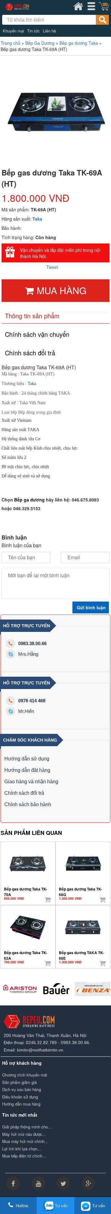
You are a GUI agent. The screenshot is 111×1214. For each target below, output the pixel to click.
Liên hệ (49, 31)
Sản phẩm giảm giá (19, 1082)
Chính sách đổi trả (24, 793)
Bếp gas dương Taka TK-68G (80, 889)
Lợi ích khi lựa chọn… (21, 1149)
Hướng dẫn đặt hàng (27, 770)
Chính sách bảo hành (27, 804)
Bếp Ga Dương (40, 43)
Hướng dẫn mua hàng (21, 1104)
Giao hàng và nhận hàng (31, 781)
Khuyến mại (13, 31)
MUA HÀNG (61, 290)
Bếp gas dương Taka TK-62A (25, 953)
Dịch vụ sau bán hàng (21, 1089)
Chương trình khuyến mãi (24, 1075)
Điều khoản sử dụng (20, 1097)
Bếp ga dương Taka (79, 43)
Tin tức (33, 31)
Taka (37, 219)
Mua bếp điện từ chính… (24, 1156)
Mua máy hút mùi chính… (25, 1141)
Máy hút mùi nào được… (24, 1134)
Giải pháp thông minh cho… (27, 1127)
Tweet (52, 267)
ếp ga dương (31, 500)
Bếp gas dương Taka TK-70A (25, 889)
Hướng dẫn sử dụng (26, 758)
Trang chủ (10, 43)
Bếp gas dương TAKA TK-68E (81, 953)
